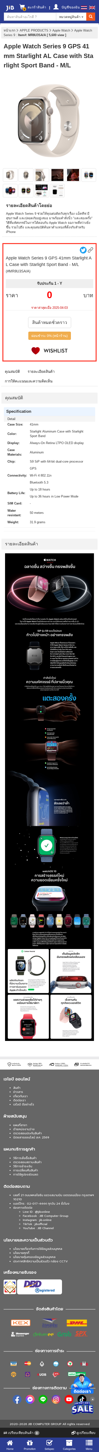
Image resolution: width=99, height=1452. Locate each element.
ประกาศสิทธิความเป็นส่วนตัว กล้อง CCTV (40, 1261)
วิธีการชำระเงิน (22, 1166)
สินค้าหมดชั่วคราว (49, 322)
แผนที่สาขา (20, 1125)
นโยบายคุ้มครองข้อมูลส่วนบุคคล (34, 1257)
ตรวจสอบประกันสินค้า (27, 1133)
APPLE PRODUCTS (34, 30)
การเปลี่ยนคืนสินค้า (25, 1170)
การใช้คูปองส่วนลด (25, 1174)
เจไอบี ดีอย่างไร (23, 1104)
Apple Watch (61, 30)
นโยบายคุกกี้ (21, 1253)
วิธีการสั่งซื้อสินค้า (25, 1158)
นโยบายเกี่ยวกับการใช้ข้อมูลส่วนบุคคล (37, 1249)
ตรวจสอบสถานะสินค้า (27, 1162)
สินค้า (16, 1088)
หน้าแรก (9, 30)
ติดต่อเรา (19, 1100)
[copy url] (90, 250)
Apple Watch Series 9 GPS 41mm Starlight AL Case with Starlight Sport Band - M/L (48, 56)
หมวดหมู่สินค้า (70, 16)
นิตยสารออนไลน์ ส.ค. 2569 (31, 1137)
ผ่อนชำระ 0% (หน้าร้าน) (49, 336)
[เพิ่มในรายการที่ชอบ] (49, 351)
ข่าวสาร (18, 1092)
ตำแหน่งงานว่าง (24, 1129)
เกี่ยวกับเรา (20, 1096)
